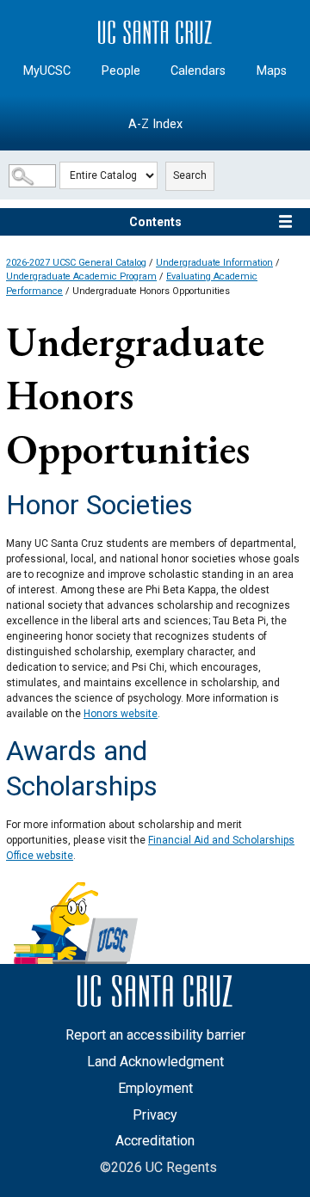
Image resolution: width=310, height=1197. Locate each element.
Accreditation (155, 1141)
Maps (272, 71)
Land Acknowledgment (155, 1061)
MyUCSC (47, 71)
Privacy (155, 1115)
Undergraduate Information (214, 262)
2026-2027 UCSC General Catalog (76, 262)
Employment (155, 1088)
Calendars (198, 71)
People (121, 71)
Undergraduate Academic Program (81, 276)
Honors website (121, 714)
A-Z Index (155, 124)
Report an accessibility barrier (155, 1035)
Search (190, 175)
